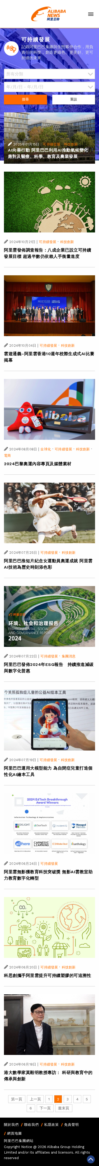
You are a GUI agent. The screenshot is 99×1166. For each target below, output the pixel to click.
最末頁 (63, 1108)
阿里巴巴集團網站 (19, 1141)
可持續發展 (51, 144)
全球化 (45, 449)
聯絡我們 (31, 1125)
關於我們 (11, 1125)
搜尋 (25, 99)
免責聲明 (71, 1125)
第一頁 (16, 1099)
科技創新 (71, 144)
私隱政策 (51, 1125)
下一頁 (45, 1108)
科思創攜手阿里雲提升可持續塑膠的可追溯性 (47, 975)
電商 (7, 456)
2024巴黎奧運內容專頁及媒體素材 (38, 463)
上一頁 (35, 1099)
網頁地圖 (14, 1133)
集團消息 (69, 656)
